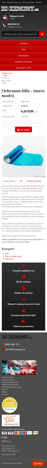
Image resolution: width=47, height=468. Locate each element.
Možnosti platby (28, 2)
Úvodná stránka (8, 377)
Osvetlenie (24, 43)
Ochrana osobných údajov (12, 387)
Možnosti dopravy (14, 2)
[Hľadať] (42, 34)
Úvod (4, 2)
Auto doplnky (23, 55)
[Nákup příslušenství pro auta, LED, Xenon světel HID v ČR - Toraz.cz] (19, 367)
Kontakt (38, 2)
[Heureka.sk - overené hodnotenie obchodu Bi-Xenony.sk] (9, 405)
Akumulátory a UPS (23, 67)
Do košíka (25, 129)
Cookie (4, 389)
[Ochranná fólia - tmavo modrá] (23, 156)
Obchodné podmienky (10, 382)
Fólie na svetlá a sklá (13, 256)
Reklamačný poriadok (10, 384)
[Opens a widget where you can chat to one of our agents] (38, 464)
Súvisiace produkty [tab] (34, 181)
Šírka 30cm (9, 259)
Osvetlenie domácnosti (23, 61)
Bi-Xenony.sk (7, 73)
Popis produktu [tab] (9, 181)
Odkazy (5, 392)
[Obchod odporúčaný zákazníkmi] (11, 420)
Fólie (23, 49)
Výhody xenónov (8, 379)
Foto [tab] (21, 181)
